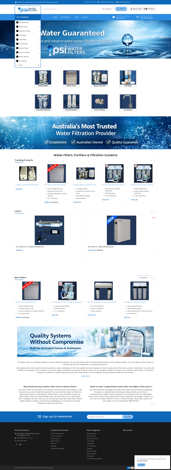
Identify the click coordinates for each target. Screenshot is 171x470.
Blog (76, 17)
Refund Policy (55, 441)
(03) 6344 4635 (22, 440)
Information (65, 17)
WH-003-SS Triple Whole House (55, 185)
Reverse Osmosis (92, 438)
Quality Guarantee (124, 2)
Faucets (89, 448)
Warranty (54, 443)
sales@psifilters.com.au (25, 438)
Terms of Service (56, 436)
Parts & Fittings (92, 451)
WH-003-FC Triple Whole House (100, 247)
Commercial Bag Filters (94, 458)
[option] (85, 39)
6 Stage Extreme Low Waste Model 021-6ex (87, 185)
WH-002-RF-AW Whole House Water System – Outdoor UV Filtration (110, 302)
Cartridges (90, 443)
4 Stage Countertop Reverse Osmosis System (31, 185)
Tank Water (90, 441)
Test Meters (90, 456)
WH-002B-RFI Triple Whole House (135, 302)
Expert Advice (90, 2)
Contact (85, 17)
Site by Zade (48, 468)
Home (55, 17)
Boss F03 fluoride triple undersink (142, 185)
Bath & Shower (91, 453)
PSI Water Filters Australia (35, 468)
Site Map (53, 446)
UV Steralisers (91, 446)
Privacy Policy (55, 438)
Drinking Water (92, 433)
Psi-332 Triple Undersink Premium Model (115, 185)
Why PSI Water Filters (57, 433)
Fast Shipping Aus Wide (106, 2)
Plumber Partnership (57, 448)
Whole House (91, 436)
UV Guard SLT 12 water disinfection (30, 247)
